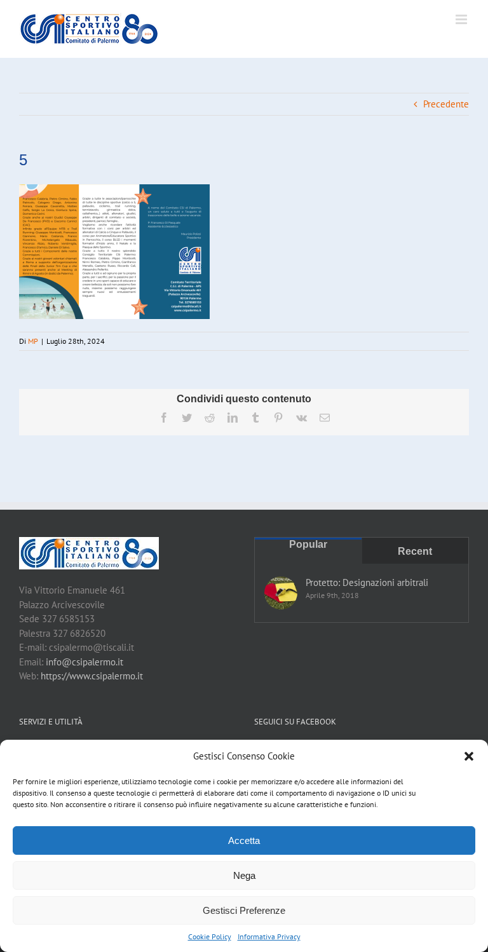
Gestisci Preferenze (244, 910)
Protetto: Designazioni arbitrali (367, 582)
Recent (415, 551)
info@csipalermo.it (84, 662)
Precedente (446, 104)
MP (33, 341)
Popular (308, 544)
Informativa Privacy (269, 936)
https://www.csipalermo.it (92, 676)
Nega (244, 875)
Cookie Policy (209, 936)
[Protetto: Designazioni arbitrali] (280, 592)
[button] (469, 756)
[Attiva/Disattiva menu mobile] (462, 19)
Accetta (244, 840)
